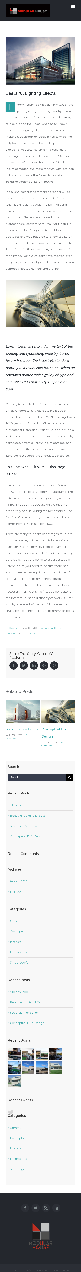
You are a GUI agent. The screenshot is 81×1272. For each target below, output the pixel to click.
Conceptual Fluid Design (27, 836)
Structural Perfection (23, 729)
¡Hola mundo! (19, 805)
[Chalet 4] (27, 1067)
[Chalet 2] (55, 1067)
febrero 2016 (18, 881)
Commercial (46, 627)
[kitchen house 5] (14, 1054)
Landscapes (12, 633)
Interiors (15, 942)
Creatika (13, 627)
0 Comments (28, 633)
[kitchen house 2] (55, 1054)
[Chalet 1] (14, 1081)
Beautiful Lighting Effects (27, 815)
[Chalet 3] (41, 1067)
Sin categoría (19, 962)
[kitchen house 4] (27, 1054)
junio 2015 (17, 892)
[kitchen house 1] (14, 1067)
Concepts (59, 627)
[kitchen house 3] (41, 1054)
